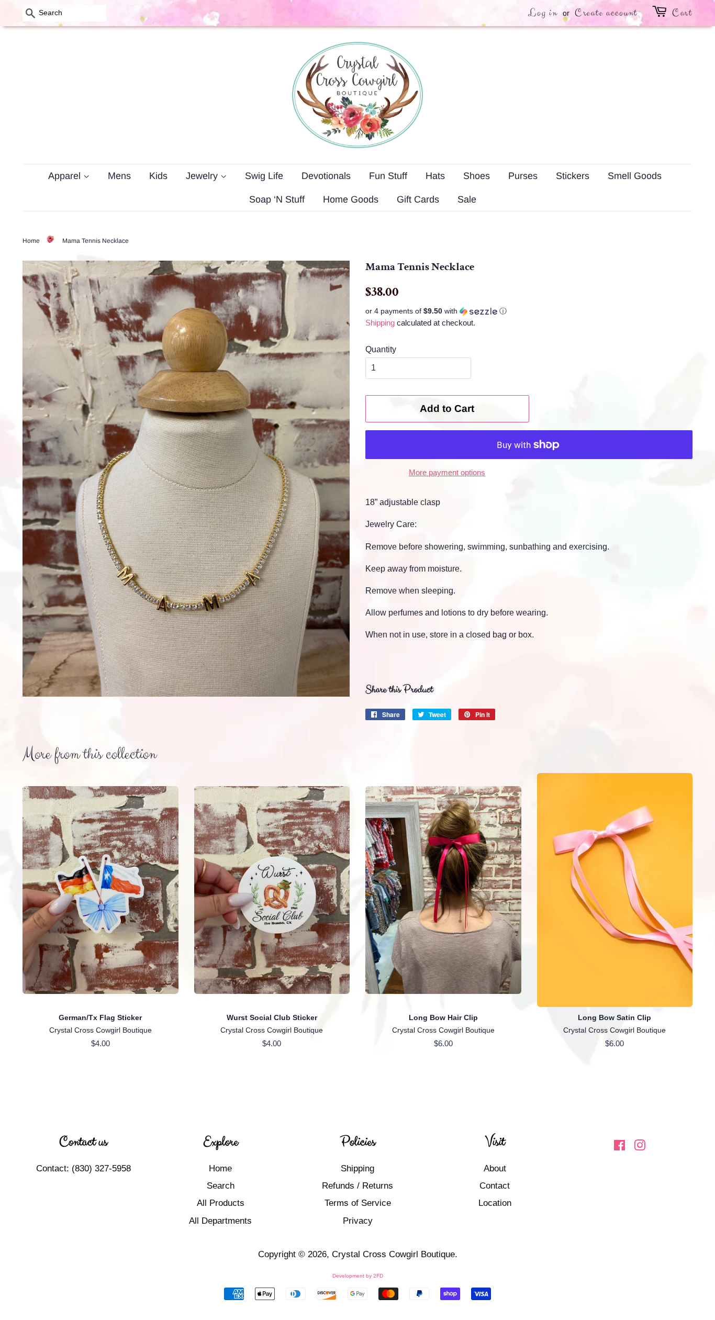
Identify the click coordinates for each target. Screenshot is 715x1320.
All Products (220, 1203)
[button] (528, 311)
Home (31, 240)
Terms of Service (358, 1203)
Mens (119, 176)
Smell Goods (635, 176)
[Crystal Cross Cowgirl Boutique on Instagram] (639, 1147)
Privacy (358, 1221)
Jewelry (203, 176)
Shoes (476, 176)
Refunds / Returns (357, 1186)
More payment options (447, 472)
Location (494, 1203)
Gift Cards (418, 199)
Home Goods (350, 199)
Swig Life (264, 176)
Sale (466, 199)
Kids (158, 176)
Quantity (380, 349)
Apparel (65, 176)
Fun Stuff (388, 176)
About (495, 1168)
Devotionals (326, 176)
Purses (523, 176)
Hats (435, 176)
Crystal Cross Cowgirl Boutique (393, 1254)
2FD (378, 1276)
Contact (494, 1186)
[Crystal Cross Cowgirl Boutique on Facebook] (619, 1147)
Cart (682, 13)
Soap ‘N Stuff (277, 199)
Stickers (572, 176)
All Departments (220, 1221)
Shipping (380, 322)
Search (220, 1186)
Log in (542, 13)
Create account (606, 13)
